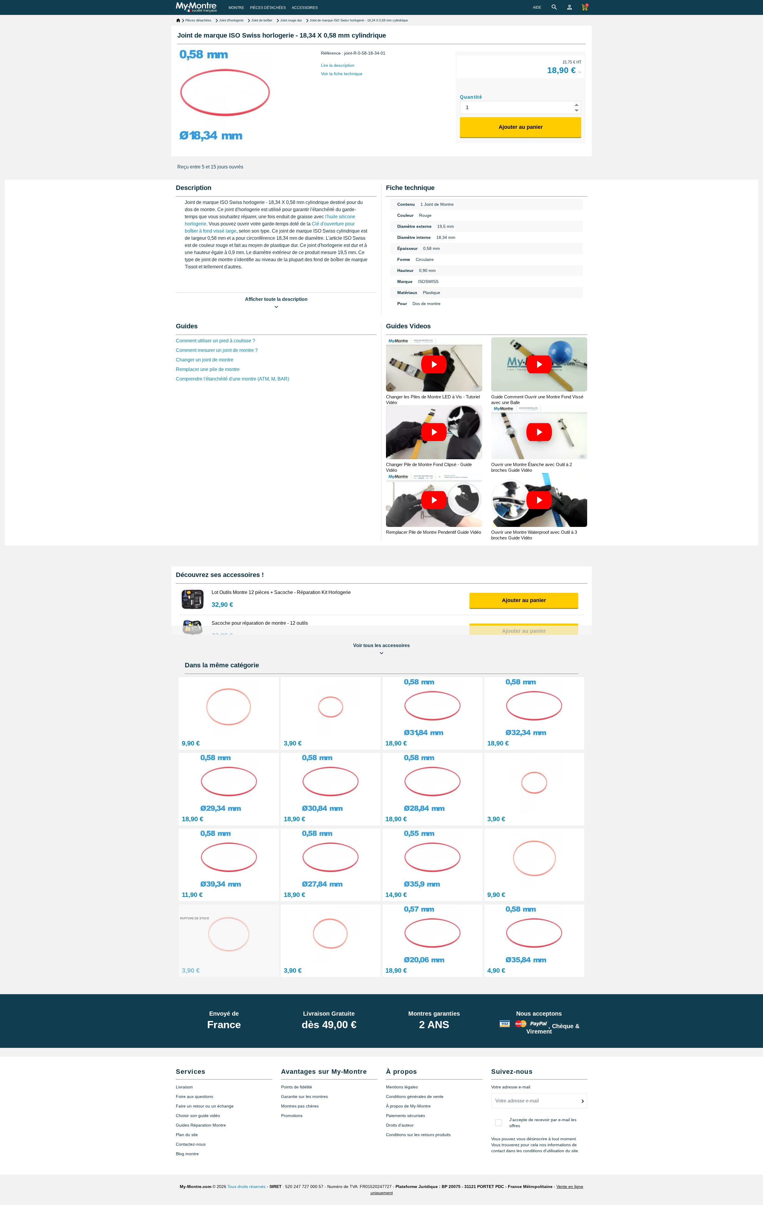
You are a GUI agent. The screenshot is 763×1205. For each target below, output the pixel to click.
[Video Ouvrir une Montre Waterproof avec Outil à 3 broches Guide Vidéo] (539, 500)
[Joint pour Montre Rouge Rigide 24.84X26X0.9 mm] (331, 933)
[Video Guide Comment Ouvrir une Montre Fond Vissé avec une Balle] (539, 364)
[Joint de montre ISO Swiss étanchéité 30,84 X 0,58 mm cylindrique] (331, 782)
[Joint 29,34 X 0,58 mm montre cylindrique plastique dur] (229, 782)
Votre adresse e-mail (510, 1087)
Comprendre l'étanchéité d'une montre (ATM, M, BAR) (232, 378)
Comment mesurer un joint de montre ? (217, 350)
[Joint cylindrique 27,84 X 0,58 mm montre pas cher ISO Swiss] (331, 858)
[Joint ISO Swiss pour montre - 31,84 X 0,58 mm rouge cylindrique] (432, 706)
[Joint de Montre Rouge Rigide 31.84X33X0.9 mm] (229, 706)
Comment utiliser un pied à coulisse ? (215, 340)
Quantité (471, 97)
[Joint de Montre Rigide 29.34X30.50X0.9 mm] (229, 933)
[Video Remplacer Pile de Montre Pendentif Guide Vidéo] (434, 500)
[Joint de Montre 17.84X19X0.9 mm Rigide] (534, 782)
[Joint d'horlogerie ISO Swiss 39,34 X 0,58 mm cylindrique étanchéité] (229, 858)
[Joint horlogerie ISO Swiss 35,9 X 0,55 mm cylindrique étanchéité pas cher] (432, 858)
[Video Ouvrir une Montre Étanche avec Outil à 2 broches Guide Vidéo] (539, 432)
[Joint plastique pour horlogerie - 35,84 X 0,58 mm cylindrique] (534, 933)
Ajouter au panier (521, 127)
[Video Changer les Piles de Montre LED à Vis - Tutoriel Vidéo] (434, 364)
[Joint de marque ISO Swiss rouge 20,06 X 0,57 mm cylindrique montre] (432, 933)
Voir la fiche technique (341, 73)
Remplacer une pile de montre (208, 369)
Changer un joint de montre (204, 359)
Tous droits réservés (246, 1186)
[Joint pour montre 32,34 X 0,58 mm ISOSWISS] (534, 706)
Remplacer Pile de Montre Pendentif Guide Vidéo (433, 532)
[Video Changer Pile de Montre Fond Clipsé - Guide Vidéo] (434, 432)
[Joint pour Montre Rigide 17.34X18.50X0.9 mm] (331, 706)
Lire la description (337, 65)
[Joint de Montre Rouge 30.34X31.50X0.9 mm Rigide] (534, 858)
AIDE (537, 7)
